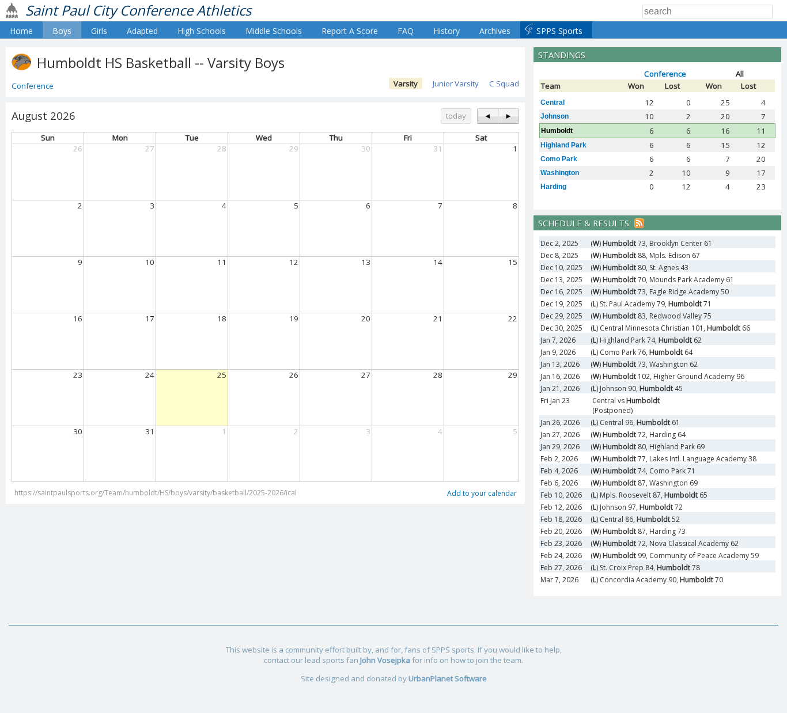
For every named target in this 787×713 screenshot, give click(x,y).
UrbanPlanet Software (447, 678)
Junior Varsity (456, 83)
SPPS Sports (559, 30)
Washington (559, 173)
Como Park (558, 159)
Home (21, 30)
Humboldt (557, 131)
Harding (553, 187)
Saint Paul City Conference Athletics (138, 10)
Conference (33, 86)
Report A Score (349, 30)
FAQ (406, 30)
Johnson (554, 116)
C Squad (504, 83)
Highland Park (563, 145)
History (446, 30)
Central (552, 102)
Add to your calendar (482, 493)
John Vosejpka (385, 660)
